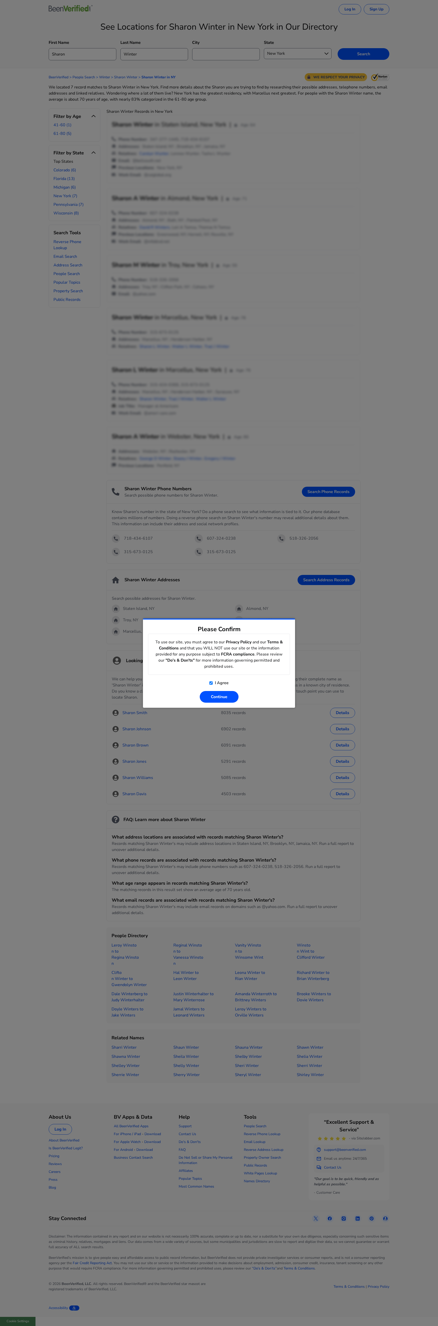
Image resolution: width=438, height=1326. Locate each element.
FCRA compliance (237, 654)
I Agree (221, 683)
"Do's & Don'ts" (180, 660)
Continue (219, 697)
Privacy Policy (238, 642)
